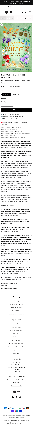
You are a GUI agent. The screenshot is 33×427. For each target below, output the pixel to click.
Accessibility (16, 353)
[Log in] (26, 12)
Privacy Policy (16, 340)
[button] (2, 12)
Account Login (16, 327)
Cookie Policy (16, 350)
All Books (10, 18)
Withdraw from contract (16, 314)
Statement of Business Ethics (16, 346)
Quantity (3, 101)
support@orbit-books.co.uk (16, 376)
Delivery (16, 301)
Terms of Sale (16, 333)
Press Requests (16, 386)
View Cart (16, 323)
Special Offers (16, 310)
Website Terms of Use (16, 337)
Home (3, 18)
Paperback (6, 94)
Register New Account (16, 330)
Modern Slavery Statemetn (16, 343)
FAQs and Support (16, 307)
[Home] (8, 12)
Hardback (16, 94)
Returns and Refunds (16, 304)
